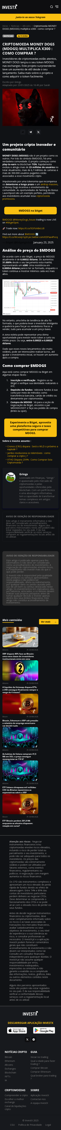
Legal (48, 1124)
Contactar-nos (38, 1099)
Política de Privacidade (30, 1124)
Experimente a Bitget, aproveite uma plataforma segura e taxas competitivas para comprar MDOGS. (30, 428)
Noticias (15, 25)
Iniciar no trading (39, 1057)
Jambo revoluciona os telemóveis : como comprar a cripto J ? (28, 454)
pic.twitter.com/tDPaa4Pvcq (43, 237)
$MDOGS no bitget (30, 210)
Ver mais (49, 621)
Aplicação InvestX (40, 1095)
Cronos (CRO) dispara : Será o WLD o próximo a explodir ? (32, 448)
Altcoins (26, 25)
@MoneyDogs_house (24, 219)
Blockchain (10, 1072)
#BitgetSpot (12, 222)
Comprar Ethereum (41, 1071)
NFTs (7, 1076)
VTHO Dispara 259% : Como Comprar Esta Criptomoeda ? (29, 461)
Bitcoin (8, 1057)
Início (5, 25)
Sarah (47, 85)
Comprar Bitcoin (39, 1067)
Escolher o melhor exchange (14, 1101)
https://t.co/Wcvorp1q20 (15, 237)
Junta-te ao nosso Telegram (30, 17)
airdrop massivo (49, 184)
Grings (17, 82)
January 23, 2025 (43, 242)
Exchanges (10, 1068)
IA (6, 1080)
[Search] (51, 7)
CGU (12, 1124)
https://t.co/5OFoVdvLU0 (31, 228)
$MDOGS (7, 219)
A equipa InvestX (39, 1103)
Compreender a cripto (16, 1095)
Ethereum (10, 1060)
